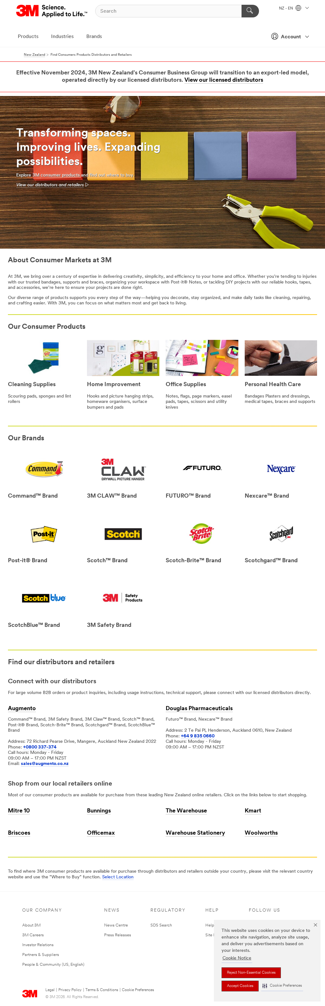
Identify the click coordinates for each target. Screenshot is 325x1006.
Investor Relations (38, 945)
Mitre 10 (19, 811)
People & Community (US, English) (53, 965)
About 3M (31, 925)
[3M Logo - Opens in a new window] (52, 11)
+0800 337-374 (39, 747)
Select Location (118, 877)
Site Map (213, 935)
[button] (282, 986)
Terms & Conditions (101, 990)
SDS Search (161, 925)
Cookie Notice (236, 958)
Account (291, 37)
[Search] (250, 11)
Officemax (101, 833)
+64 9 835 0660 (198, 736)
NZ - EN (286, 8)
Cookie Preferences (138, 990)
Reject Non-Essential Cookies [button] (251, 973)
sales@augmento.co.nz (45, 763)
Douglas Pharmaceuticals (199, 709)
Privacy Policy (70, 990)
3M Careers (33, 935)
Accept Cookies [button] (240, 986)
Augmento (22, 709)
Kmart (253, 811)
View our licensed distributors (223, 80)
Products (28, 36)
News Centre (116, 925)
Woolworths (261, 833)
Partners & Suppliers (40, 955)
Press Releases (117, 935)
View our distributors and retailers (50, 185)
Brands (94, 36)
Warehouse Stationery (195, 833)
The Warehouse (186, 811)
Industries (62, 36)
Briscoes (19, 833)
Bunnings (99, 811)
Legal (50, 990)
